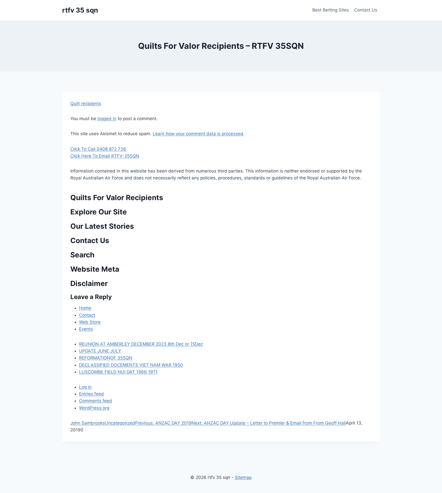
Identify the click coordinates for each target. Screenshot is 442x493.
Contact (87, 315)
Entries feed (91, 393)
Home (85, 308)
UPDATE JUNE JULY (100, 350)
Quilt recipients (85, 103)
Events (86, 328)
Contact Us (365, 10)
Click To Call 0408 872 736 (98, 149)
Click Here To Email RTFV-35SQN (104, 155)
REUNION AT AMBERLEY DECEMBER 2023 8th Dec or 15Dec (141, 344)
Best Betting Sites (330, 10)
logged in (106, 118)
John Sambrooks (87, 423)
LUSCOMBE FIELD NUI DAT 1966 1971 (118, 371)
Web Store (90, 322)
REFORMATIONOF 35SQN (105, 357)
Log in (85, 386)
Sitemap (243, 477)
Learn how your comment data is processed (198, 133)
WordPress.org (94, 407)
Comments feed (95, 400)
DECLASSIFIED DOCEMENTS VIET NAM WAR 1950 (131, 365)
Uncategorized (120, 423)
